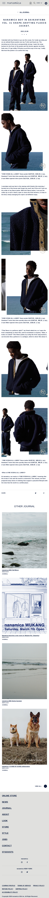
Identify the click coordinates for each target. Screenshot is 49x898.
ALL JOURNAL (24, 12)
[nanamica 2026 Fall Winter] (24, 540)
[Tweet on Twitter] (35, 493)
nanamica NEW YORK (24, 869)
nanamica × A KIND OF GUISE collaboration (16, 766)
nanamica (24, 859)
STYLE (5, 833)
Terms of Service (24, 885)
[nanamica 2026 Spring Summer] (24, 671)
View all (38, 786)
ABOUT (5, 814)
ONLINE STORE (9, 796)
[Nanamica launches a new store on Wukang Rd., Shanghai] (24, 606)
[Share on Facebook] (43, 493)
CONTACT (7, 846)
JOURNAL (7, 808)
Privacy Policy (38, 885)
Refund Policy (7, 889)
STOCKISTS (7, 852)
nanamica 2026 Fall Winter (10, 570)
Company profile (8, 885)
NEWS (5, 802)
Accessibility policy (10, 892)
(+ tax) (36, 174)
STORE (5, 827)
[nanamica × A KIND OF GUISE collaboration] (24, 737)
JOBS (4, 839)
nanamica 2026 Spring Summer (12, 701)
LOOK (5, 821)
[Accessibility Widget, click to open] (46, 3)
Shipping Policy (21, 889)
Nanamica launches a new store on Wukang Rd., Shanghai (20, 635)
